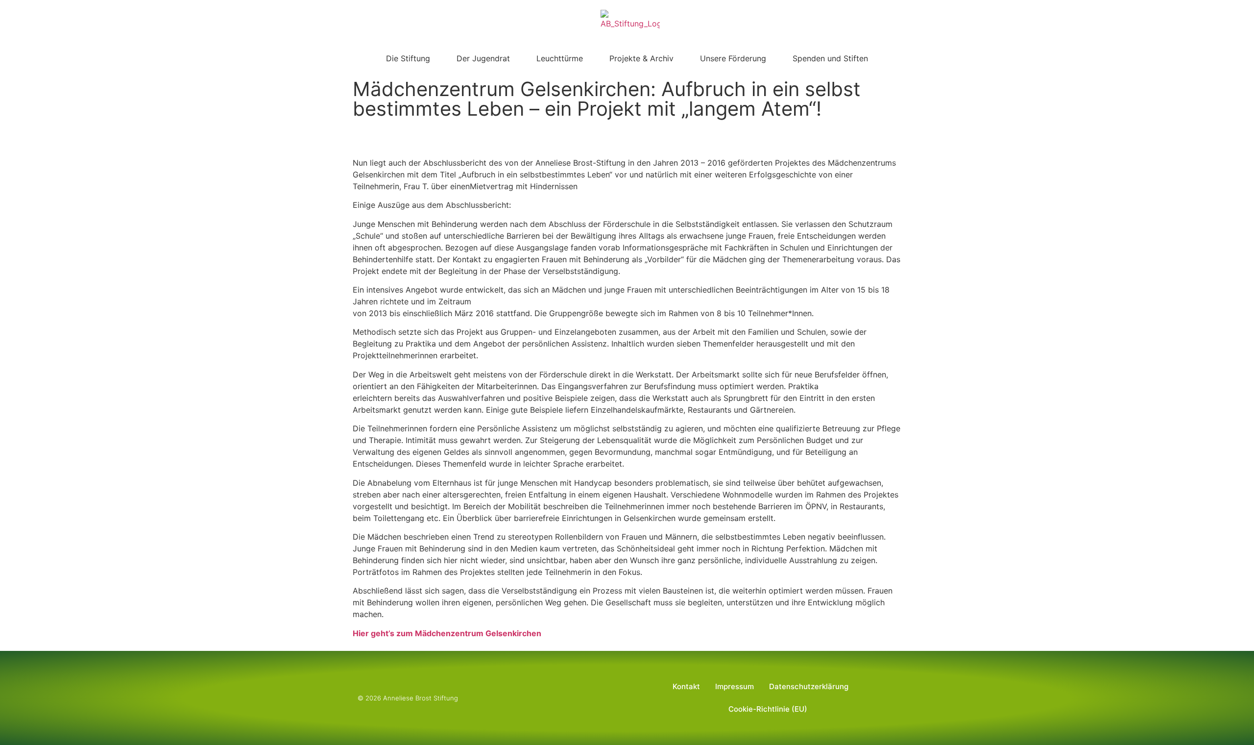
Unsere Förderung (733, 58)
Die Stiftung (408, 58)
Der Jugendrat (483, 58)
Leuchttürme (559, 58)
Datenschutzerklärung (808, 686)
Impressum (734, 686)
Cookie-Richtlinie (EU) (767, 709)
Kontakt (686, 686)
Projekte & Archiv (641, 58)
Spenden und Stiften (830, 58)
